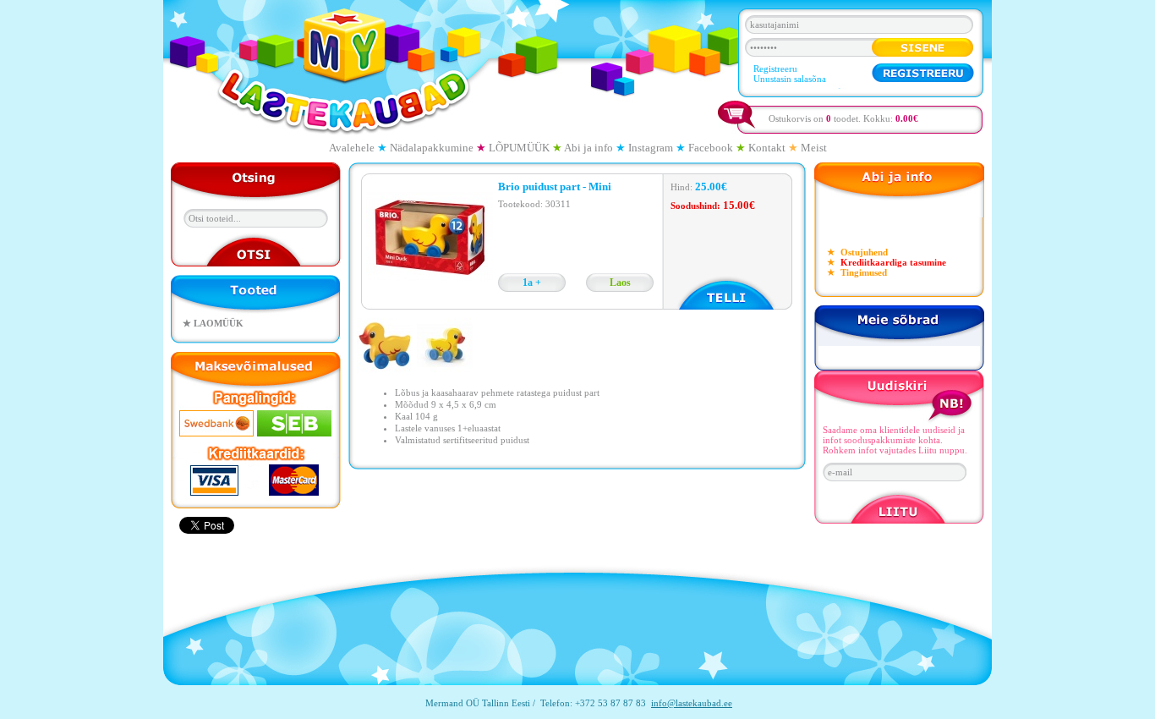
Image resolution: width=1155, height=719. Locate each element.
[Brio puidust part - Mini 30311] (429, 299)
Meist (814, 147)
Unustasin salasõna (789, 79)
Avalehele (352, 147)
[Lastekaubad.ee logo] (342, 70)
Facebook (710, 147)
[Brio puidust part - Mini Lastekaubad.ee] (387, 370)
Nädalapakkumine (431, 147)
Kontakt (767, 147)
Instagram (650, 147)
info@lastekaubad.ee (691, 703)
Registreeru (775, 68)
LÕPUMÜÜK (519, 147)
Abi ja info (588, 147)
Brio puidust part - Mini (554, 186)
